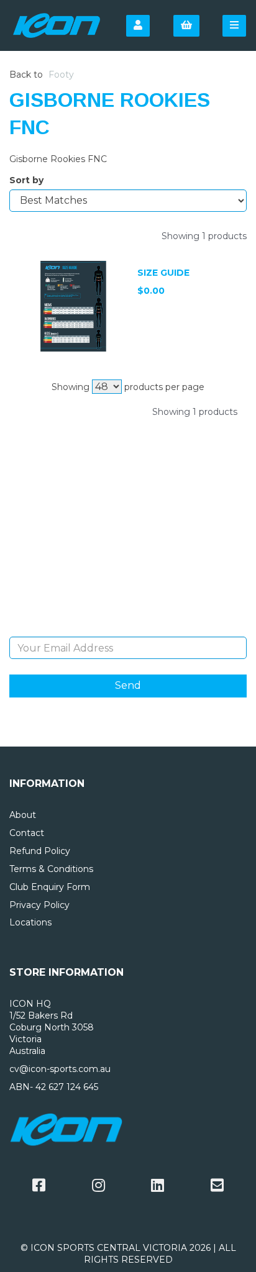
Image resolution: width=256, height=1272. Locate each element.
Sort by (26, 180)
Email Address (128, 627)
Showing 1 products (204, 236)
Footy (61, 74)
